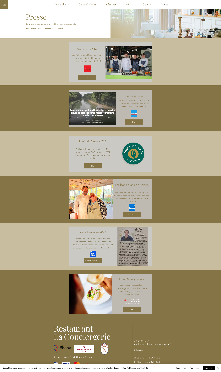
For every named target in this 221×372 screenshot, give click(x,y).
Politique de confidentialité (137, 368)
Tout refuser (195, 368)
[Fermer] (217, 368)
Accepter (209, 368)
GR (4, 4)
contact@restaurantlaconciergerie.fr (153, 344)
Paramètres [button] (181, 368)
